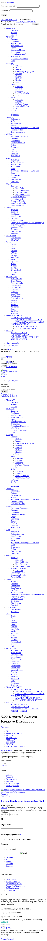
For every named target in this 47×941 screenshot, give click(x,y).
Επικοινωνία (10, 890)
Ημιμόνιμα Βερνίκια (18, 197)
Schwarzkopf (16, 270)
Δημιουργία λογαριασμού (26, 22)
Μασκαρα (19, 91)
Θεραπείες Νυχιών (18, 201)
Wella (13, 274)
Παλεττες (14, 108)
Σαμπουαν (14, 39)
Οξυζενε (14, 151)
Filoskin (14, 251)
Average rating (11, 779)
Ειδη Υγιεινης (16, 231)
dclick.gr (4, 922)
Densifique (15, 290)
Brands (8, 242)
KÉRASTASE (11, 277)
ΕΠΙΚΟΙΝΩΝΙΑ (12, 371)
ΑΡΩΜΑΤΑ (10, 28)
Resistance (15, 307)
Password (5, 11)
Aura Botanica (16, 279)
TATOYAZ (15, 182)
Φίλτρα (4, 765)
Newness (9, 781)
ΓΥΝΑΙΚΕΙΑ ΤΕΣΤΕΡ (20, 335)
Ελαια (13, 173)
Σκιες (17, 95)
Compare (4, 794)
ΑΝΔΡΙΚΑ (10, 37)
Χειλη (13, 97)
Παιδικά (14, 35)
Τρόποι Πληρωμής (13, 882)
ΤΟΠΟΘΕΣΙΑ (11, 367)
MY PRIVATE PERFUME (21, 318)
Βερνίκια (14, 186)
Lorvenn (14, 255)
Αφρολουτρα (16, 164)
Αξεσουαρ (15, 115)
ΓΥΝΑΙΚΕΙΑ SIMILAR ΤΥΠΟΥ (28, 328)
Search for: (5, 24)
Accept (3, 939)
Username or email (9, 6)
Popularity (10, 777)
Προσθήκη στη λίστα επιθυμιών (13, 792)
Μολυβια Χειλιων (22, 104)
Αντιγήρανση (16, 123)
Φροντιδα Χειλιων (22, 106)
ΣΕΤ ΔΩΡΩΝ (11, 236)
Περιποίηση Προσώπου (20, 54)
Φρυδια (13, 110)
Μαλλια (9, 134)
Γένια (13, 61)
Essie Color (19, 188)
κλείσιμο (10, 2)
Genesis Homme (17, 298)
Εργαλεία (14, 154)
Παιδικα (9, 207)
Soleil (13, 309)
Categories (5, 727)
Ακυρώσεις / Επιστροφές (15, 886)
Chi (12, 246)
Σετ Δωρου (15, 229)
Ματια (13, 84)
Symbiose (14, 313)
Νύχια (8, 184)
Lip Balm (14, 218)
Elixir (13, 249)
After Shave (15, 56)
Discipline (14, 292)
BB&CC (18, 67)
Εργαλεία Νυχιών (17, 205)
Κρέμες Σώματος (17, 162)
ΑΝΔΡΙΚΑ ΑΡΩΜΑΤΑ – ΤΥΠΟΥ (28, 320)
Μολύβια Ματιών (22, 93)
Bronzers (18, 69)
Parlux (13, 264)
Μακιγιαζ (9, 63)
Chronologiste (16, 285)
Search (36, 24)
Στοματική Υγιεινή (18, 132)
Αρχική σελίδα (6, 750)
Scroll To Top (6, 928)
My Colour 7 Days (22, 195)
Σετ (12, 113)
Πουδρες (18, 80)
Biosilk (13, 244)
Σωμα (8, 158)
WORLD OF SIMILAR (20, 324)
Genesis (14, 300)
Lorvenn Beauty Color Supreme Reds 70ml (22, 801)
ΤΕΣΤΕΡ (9, 331)
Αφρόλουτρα (16, 43)
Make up (18, 74)
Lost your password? (9, 20)
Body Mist (15, 160)
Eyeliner (18, 89)
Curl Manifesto (16, 287)
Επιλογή (4, 808)
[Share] (4, 924)
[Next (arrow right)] (4, 926)
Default (8, 775)
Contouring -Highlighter (24, 72)
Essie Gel (19, 199)
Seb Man (14, 268)
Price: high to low (12, 786)
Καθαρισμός (15, 119)
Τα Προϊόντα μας (12, 888)
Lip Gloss (19, 100)
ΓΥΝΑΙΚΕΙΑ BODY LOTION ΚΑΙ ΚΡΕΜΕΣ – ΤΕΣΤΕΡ (25, 338)
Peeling (13, 177)
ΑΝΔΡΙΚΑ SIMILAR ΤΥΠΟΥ (27, 326)
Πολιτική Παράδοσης (14, 884)
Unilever (14, 272)
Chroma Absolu (17, 283)
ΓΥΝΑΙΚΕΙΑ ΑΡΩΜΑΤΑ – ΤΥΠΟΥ (29, 322)
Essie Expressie (21, 192)
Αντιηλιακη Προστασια (19, 136)
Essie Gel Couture (22, 190)
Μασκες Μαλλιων (18, 143)
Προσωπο (9, 117)
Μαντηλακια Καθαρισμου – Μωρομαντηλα (27, 223)
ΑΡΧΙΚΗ (9, 357)
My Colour (15, 261)
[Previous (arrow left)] (2, 926)
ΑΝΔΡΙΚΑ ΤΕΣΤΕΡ (19, 333)
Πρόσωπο (14, 65)
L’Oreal (14, 253)
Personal (14, 266)
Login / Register (12, 345)
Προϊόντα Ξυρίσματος (19, 59)
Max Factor (15, 257)
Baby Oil (14, 233)
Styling (13, 48)
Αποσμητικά (15, 52)
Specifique (15, 311)
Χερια (13, 169)
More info (10, 939)
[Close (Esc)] (2, 924)
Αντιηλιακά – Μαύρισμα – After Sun (25, 128)
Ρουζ (17, 82)
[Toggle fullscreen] (7, 924)
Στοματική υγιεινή (17, 225)
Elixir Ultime (15, 294)
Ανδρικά (14, 33)
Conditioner (15, 41)
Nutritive (14, 302)
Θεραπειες (15, 147)
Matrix (13, 259)
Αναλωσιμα (15, 156)
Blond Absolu (16, 281)
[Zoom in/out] (9, 924)
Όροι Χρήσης (11, 879)
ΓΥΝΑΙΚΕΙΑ (16, 238)
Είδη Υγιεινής (16, 179)
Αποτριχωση (15, 175)
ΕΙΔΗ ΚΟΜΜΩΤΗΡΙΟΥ (15, 746)
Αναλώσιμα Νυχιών (18, 203)
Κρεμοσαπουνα (17, 220)
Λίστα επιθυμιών (12, 343)
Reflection (14, 305)
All (7, 731)
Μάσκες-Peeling (17, 130)
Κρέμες (14, 121)
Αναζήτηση (5, 814)
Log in (4, 15)
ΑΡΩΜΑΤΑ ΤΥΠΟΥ (14, 315)
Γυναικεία (14, 30)
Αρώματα (14, 210)
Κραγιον (18, 102)
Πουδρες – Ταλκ (17, 227)
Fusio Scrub (15, 296)
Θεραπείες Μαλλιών (18, 50)
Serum (13, 125)
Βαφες (13, 149)
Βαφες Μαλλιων (17, 46)
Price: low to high (12, 783)
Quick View (5, 796)
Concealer (19, 87)
